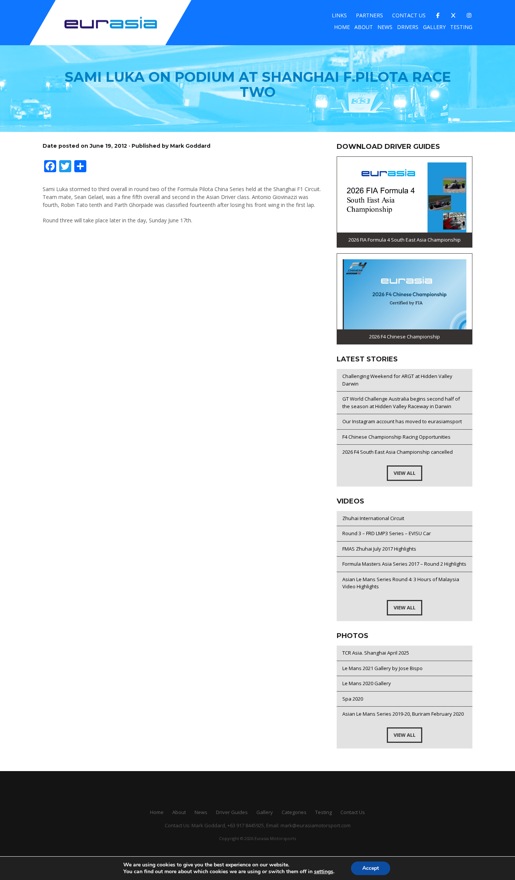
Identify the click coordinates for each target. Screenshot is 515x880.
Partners (369, 15)
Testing (461, 27)
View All (404, 473)
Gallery (434, 27)
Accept (370, 868)
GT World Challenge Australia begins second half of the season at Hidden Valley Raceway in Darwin (401, 402)
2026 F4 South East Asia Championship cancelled (397, 451)
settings (323, 871)
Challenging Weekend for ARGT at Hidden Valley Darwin (397, 380)
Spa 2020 (352, 698)
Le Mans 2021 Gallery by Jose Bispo (382, 668)
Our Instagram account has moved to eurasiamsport (402, 421)
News (384, 27)
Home (342, 27)
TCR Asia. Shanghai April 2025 (375, 652)
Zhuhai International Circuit (373, 518)
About (363, 27)
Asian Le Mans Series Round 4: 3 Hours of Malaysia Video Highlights (400, 583)
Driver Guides (232, 812)
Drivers (407, 27)
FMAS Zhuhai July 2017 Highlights (379, 548)
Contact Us (409, 15)
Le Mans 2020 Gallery (366, 683)
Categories (294, 812)
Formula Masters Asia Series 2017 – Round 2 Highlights (404, 563)
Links (339, 15)
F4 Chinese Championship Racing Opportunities (396, 436)
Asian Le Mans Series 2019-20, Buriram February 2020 (403, 713)
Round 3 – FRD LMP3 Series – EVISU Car (386, 533)
